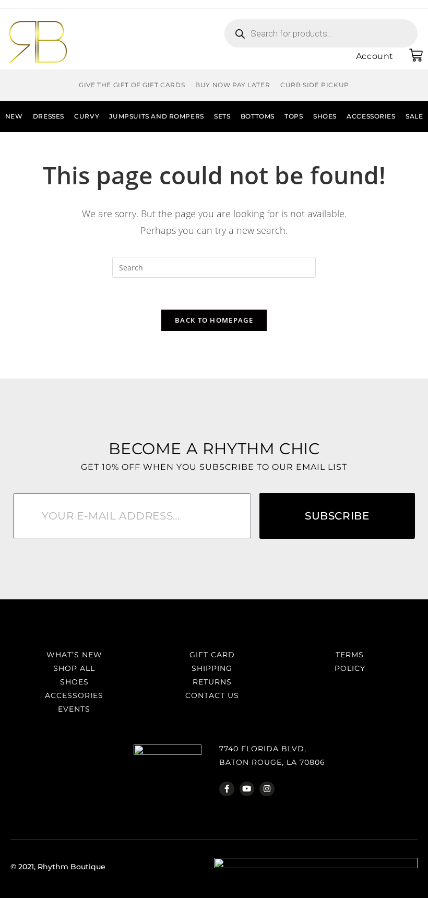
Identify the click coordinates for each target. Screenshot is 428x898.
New (14, 116)
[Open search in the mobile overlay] (321, 33)
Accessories (371, 116)
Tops (293, 116)
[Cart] (416, 55)
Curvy (86, 116)
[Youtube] (247, 789)
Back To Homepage (214, 320)
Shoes (325, 116)
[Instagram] (267, 789)
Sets (222, 116)
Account (375, 56)
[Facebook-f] (226, 789)
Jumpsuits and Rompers (156, 116)
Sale (414, 116)
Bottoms (258, 116)
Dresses (48, 116)
